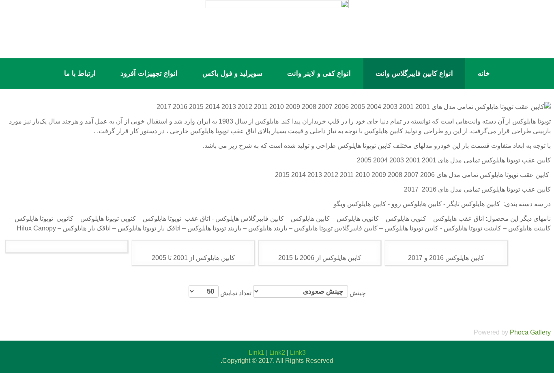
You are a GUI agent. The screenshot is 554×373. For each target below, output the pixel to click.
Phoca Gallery (530, 332)
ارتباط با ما (80, 73)
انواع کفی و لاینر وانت (319, 73)
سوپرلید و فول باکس (232, 73)
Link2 (277, 352)
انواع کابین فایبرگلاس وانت (414, 73)
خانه (484, 73)
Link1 (256, 352)
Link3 (298, 352)
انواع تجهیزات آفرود (149, 73)
